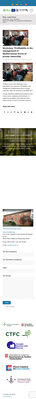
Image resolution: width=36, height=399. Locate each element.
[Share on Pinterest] (14, 112)
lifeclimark (16, 59)
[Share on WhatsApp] (11, 112)
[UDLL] (18, 379)
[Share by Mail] (31, 112)
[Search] (26, 10)
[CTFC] (18, 334)
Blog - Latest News (9, 17)
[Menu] (30, 10)
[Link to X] (28, 394)
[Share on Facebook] (4, 112)
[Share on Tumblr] (21, 112)
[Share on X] (8, 112)
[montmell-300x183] (15, 38)
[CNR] (18, 345)
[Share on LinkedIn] (18, 112)
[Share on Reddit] (28, 112)
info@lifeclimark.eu (12, 245)
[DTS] (18, 356)
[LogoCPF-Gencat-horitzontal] (18, 324)
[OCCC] (18, 368)
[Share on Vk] (24, 112)
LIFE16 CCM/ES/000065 (23, 135)
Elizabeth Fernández (27, 59)
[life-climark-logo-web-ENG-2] (15, 10)
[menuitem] (18, 1)
